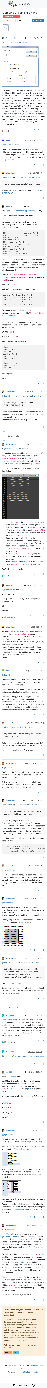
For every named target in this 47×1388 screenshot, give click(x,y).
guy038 (9, 206)
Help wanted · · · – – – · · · (12, 16)
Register (8, 1352)
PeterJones (10, 140)
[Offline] (4, 38)
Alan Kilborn (10, 173)
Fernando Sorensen (13, 38)
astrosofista (11, 444)
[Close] (42, 1309)
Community (24, 4)
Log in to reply (38, 20)
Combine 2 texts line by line (16, 42)
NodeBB (21, 1372)
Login (16, 1352)
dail (7, 671)
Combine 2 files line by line (29, 177)
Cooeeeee (10, 1015)
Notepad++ (34, 1366)
